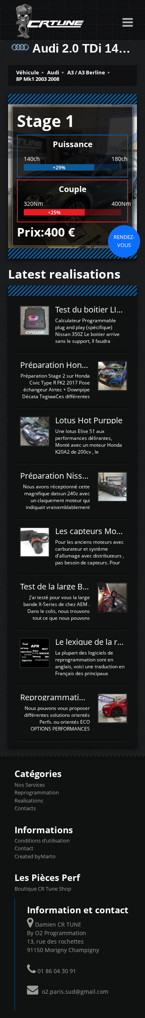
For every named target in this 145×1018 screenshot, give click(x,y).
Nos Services (29, 784)
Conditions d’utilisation (42, 840)
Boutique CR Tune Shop (42, 888)
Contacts (25, 808)
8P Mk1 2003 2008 (37, 78)
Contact (23, 848)
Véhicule (27, 72)
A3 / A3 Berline (86, 72)
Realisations (28, 800)
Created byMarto (35, 856)
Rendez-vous (124, 241)
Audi (53, 72)
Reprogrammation (36, 792)
